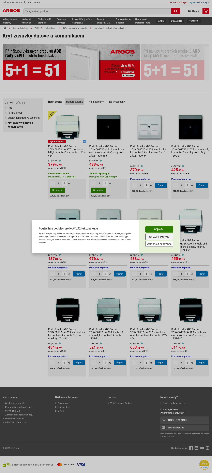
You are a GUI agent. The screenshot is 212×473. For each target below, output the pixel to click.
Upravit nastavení (159, 236)
